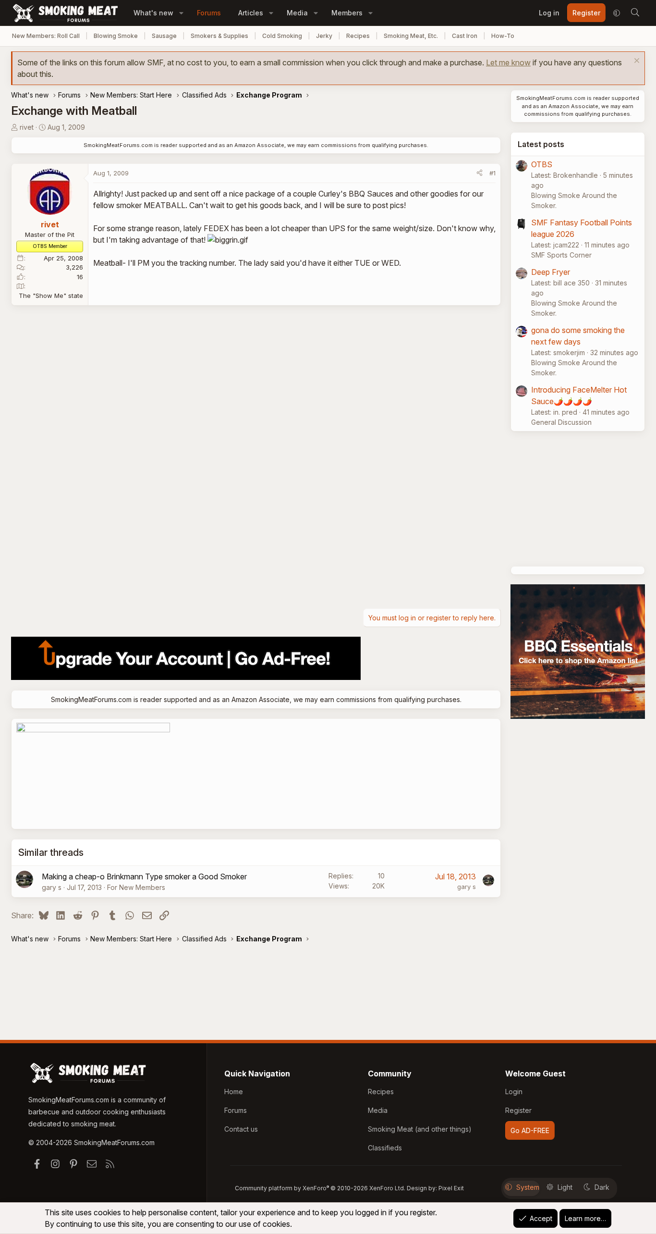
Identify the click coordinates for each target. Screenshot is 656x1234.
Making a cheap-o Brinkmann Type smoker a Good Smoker (144, 876)
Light (565, 1187)
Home (233, 1091)
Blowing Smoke (116, 35)
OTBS (541, 164)
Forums (209, 13)
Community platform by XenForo (320, 1188)
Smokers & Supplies (219, 35)
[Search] (635, 13)
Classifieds (385, 1148)
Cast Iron (464, 35)
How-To (502, 35)
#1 (492, 173)
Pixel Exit (451, 1188)
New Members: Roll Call (46, 35)
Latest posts (541, 144)
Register (518, 1110)
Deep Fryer (550, 272)
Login (513, 1091)
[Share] (479, 173)
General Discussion (561, 422)
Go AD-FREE (529, 1130)
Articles (250, 13)
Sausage (164, 35)
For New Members (136, 887)
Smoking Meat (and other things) (420, 1129)
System (527, 1187)
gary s (51, 887)
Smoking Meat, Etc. (411, 35)
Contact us (241, 1129)
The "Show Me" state (51, 295)
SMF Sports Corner (561, 255)
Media (297, 13)
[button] (181, 13)
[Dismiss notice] (636, 62)
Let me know (508, 62)
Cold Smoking (282, 35)
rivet (27, 127)
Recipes (358, 35)
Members (347, 13)
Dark (602, 1187)
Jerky (324, 35)
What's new (153, 13)
